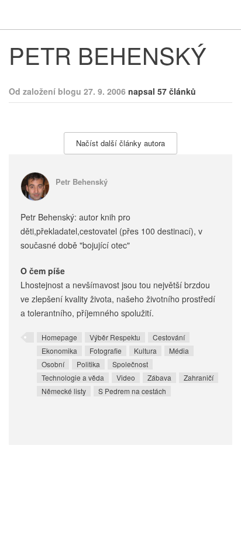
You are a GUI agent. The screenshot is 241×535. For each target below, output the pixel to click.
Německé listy (64, 391)
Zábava (159, 377)
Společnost (130, 364)
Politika (88, 364)
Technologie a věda (73, 377)
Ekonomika (59, 350)
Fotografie (105, 350)
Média (179, 350)
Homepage (59, 337)
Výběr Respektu (114, 337)
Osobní (53, 364)
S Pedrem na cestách (132, 391)
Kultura (145, 350)
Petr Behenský (82, 181)
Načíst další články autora (120, 143)
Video (125, 377)
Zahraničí (199, 377)
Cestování (169, 337)
